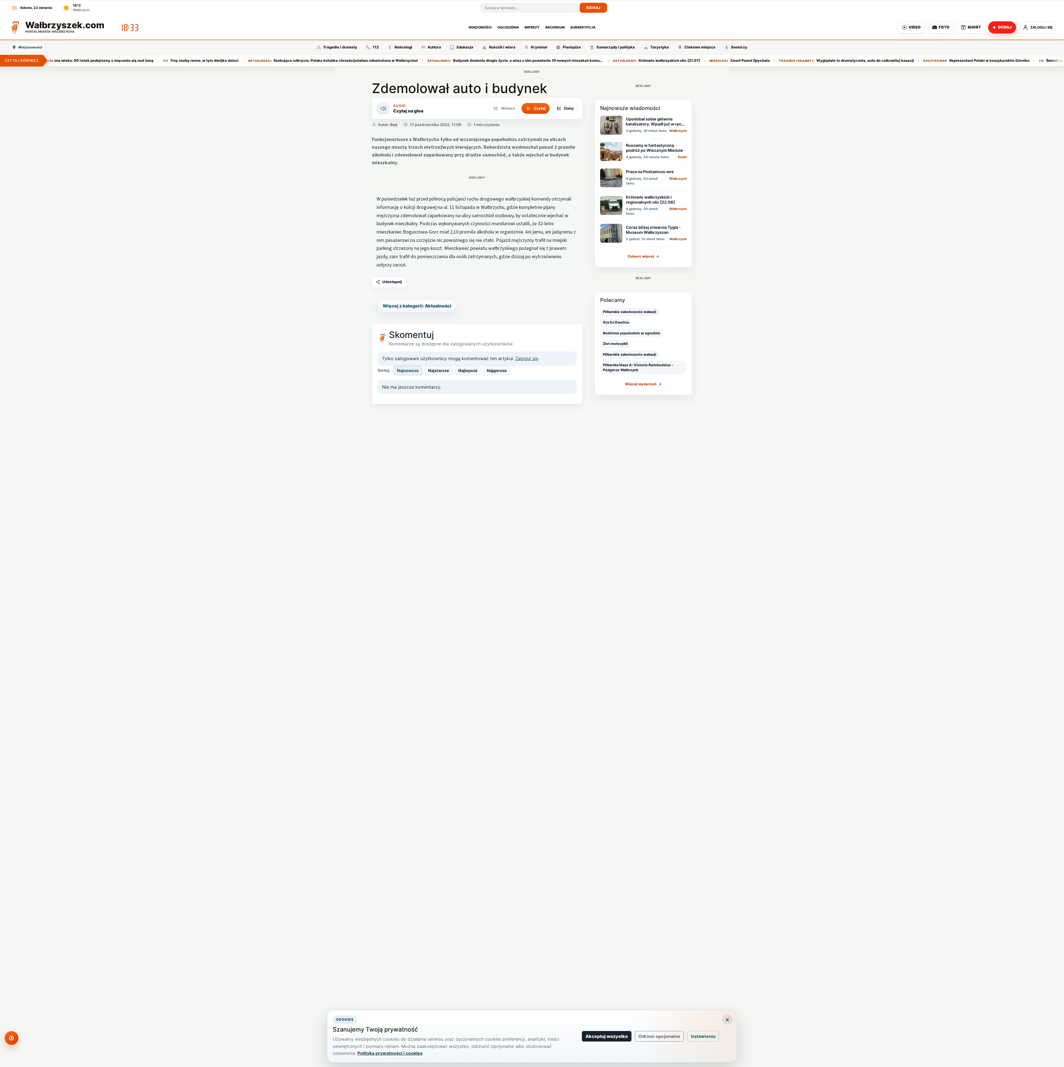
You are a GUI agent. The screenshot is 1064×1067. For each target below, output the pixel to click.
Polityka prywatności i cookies (390, 1053)
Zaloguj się (526, 358)
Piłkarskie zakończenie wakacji (629, 312)
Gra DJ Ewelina (616, 322)
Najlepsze (468, 370)
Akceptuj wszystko (606, 1036)
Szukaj (593, 8)
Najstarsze (438, 370)
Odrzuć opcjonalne (659, 1036)
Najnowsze (408, 370)
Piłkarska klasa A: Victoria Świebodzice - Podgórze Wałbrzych (638, 367)
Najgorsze (497, 370)
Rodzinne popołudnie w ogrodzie (631, 333)
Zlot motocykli (615, 344)
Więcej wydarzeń (643, 384)
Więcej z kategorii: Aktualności (417, 306)
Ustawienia (703, 1036)
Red (393, 124)
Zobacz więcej (643, 256)
